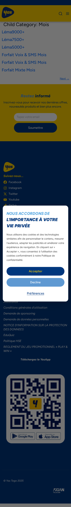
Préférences (35, 293)
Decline (35, 282)
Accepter (35, 271)
